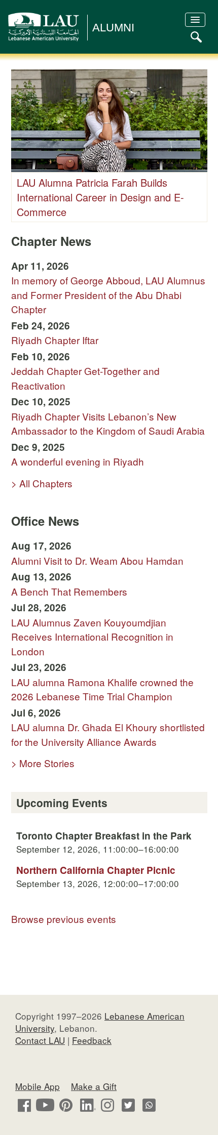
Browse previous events (63, 919)
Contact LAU (40, 1040)
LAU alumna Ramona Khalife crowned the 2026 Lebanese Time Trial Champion (102, 689)
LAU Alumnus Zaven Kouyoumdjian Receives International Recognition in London (92, 636)
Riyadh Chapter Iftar (54, 340)
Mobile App (37, 1086)
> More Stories (43, 763)
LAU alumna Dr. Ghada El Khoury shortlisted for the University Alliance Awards (108, 734)
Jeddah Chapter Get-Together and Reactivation (85, 378)
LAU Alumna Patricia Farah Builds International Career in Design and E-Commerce (100, 197)
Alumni (113, 27)
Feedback (92, 1040)
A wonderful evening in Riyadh (77, 461)
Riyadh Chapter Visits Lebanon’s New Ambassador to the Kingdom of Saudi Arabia (108, 423)
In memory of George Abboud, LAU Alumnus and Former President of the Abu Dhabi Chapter (108, 294)
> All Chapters (41, 483)
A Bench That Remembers (69, 591)
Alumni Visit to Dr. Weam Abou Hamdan (97, 560)
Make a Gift (94, 1086)
